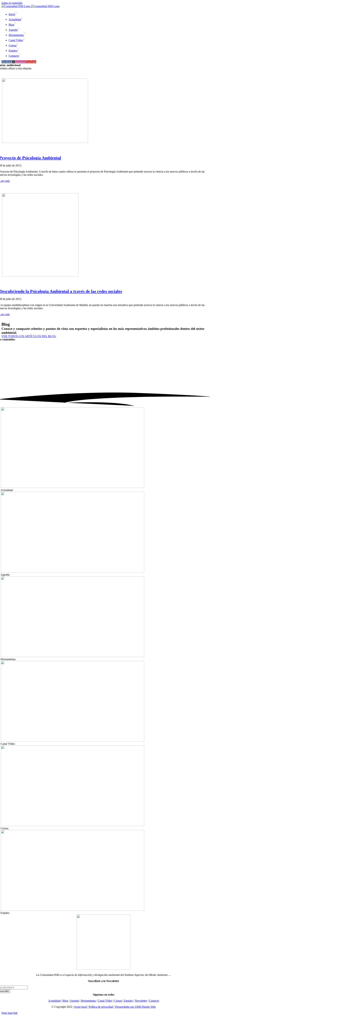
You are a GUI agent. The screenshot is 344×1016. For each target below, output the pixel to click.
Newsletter (141, 1000)
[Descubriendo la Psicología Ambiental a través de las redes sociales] (40, 275)
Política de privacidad (101, 1006)
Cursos (118, 1000)
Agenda (74, 1000)
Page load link (9, 1012)
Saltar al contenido (11, 2)
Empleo (128, 1000)
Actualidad (54, 1000)
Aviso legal (80, 1006)
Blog (65, 1000)
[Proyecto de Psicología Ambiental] (45, 142)
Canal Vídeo (105, 1000)
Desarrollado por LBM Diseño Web (135, 1006)
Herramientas (88, 1000)
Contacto (154, 1000)
